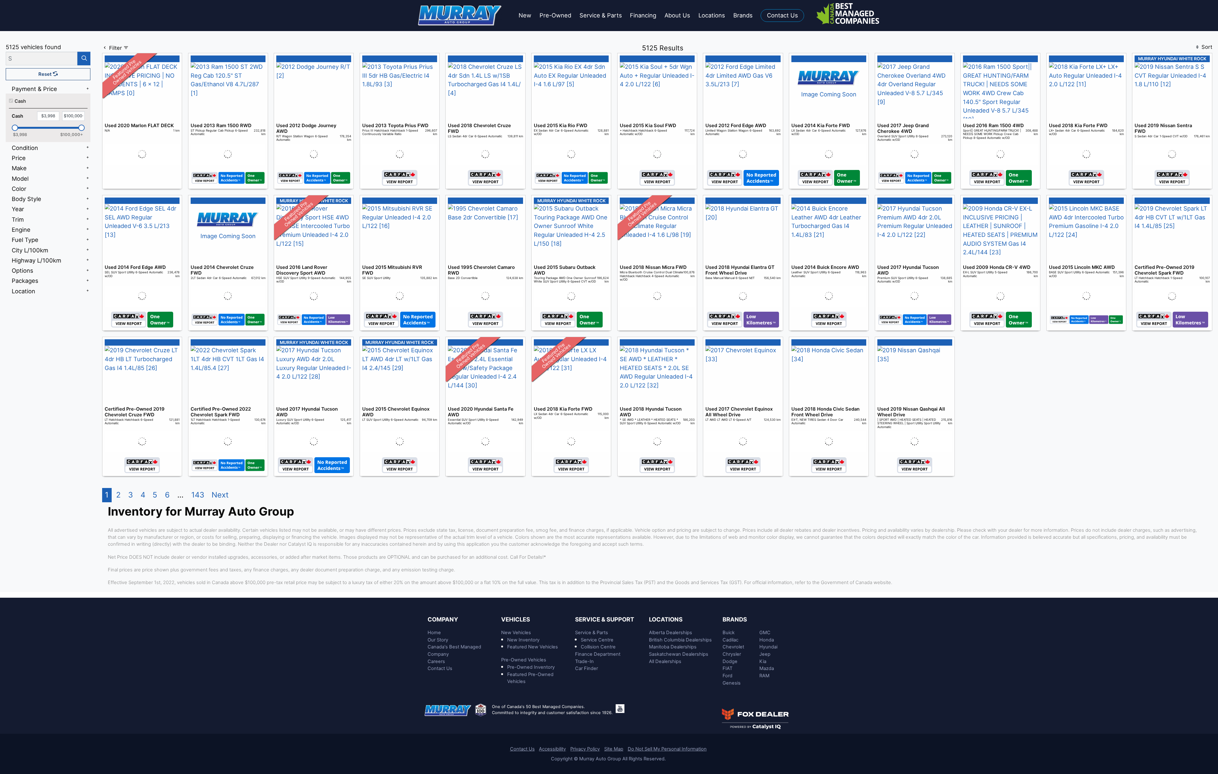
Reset (45, 74)
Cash (20, 101)
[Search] (83, 58)
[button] (524, 16)
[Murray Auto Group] (460, 14)
